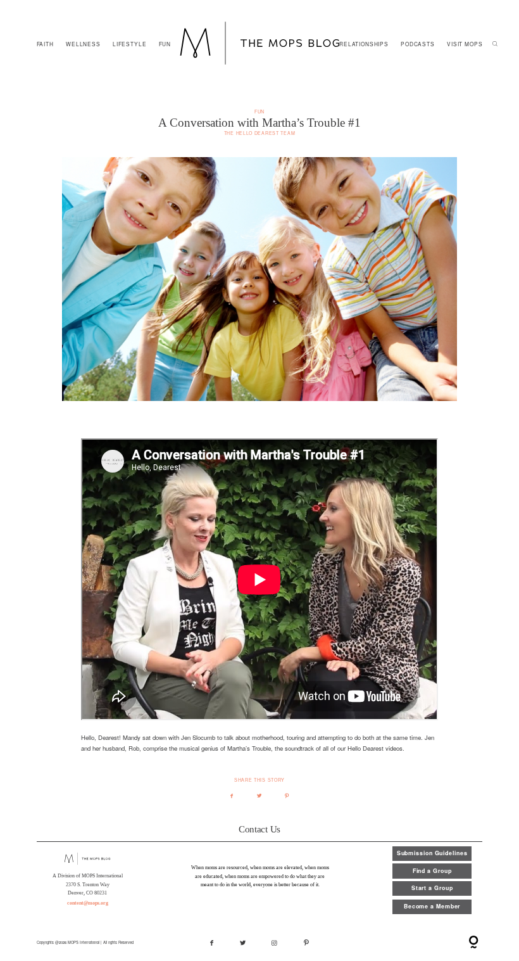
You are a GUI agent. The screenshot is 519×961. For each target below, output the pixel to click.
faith (45, 43)
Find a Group (432, 871)
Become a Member (432, 906)
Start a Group (432, 888)
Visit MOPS (464, 43)
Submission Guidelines (432, 853)
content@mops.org (87, 903)
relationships (364, 43)
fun (259, 111)
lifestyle (130, 43)
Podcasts (418, 43)
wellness (83, 43)
